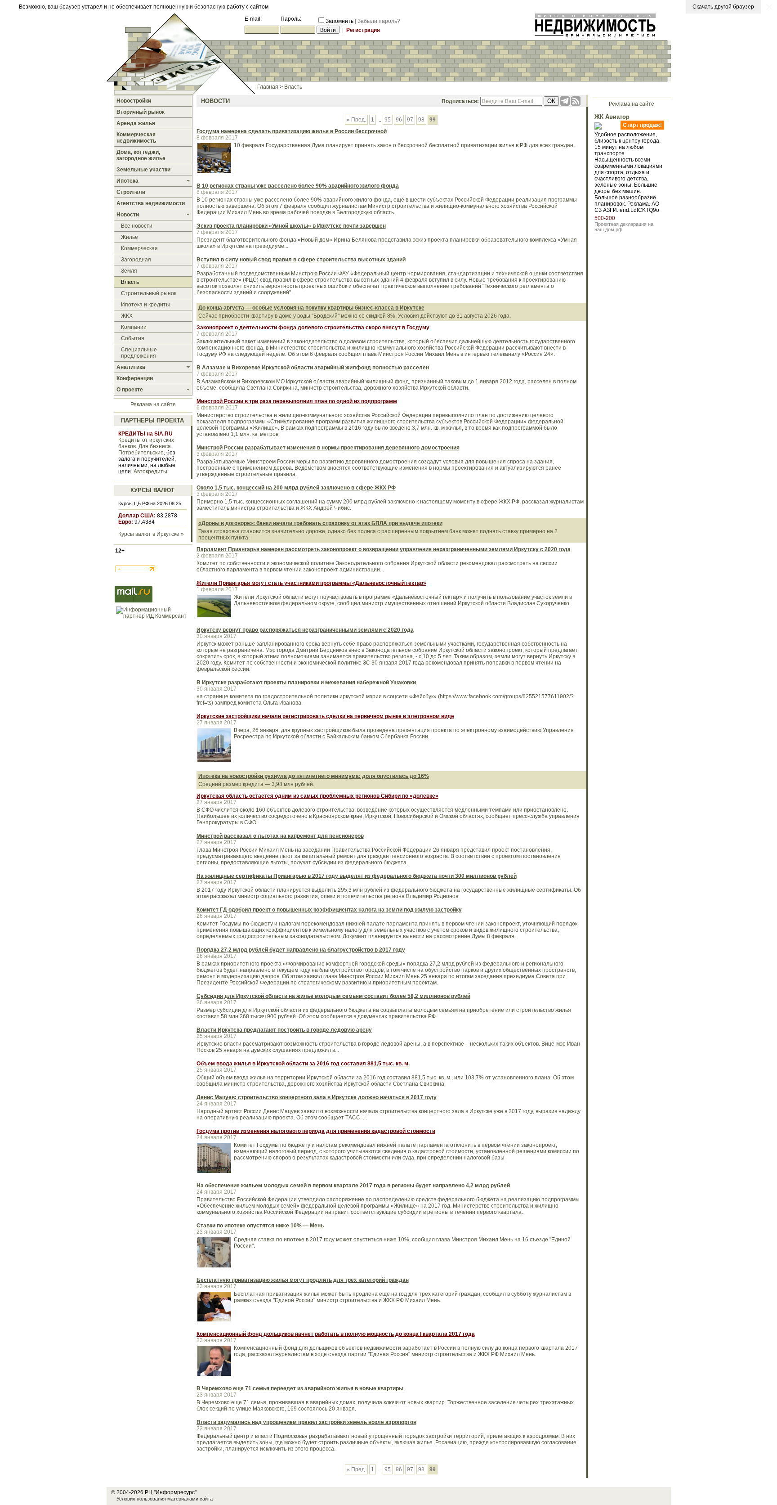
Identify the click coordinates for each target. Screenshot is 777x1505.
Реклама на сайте (153, 404)
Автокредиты (150, 471)
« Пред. (356, 120)
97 (410, 120)
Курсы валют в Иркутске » (151, 534)
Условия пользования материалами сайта (164, 1498)
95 (387, 120)
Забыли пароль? (378, 21)
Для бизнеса (154, 446)
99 (432, 120)
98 (421, 120)
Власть (293, 87)
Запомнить (339, 21)
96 (399, 120)
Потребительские (141, 452)
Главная (267, 87)
